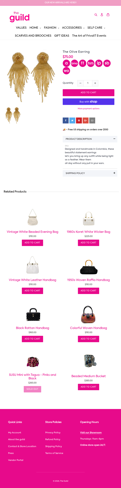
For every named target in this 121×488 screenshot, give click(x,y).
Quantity (68, 83)
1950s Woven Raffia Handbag (88, 280)
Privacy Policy (52, 433)
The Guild (64, 481)
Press (11, 453)
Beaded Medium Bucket (88, 376)
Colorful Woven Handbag (88, 328)
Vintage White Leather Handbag (32, 280)
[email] (92, 120)
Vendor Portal (15, 460)
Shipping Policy (53, 446)
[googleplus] (86, 120)
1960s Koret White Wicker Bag (88, 232)
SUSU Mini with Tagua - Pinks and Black (32, 377)
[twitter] (72, 120)
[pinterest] (79, 120)
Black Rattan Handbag (32, 328)
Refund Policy (52, 439)
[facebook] (66, 120)
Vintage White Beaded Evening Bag (32, 232)
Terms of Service (54, 453)
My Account (14, 433)
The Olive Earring (76, 52)
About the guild (16, 439)
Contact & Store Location (22, 446)
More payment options (88, 109)
